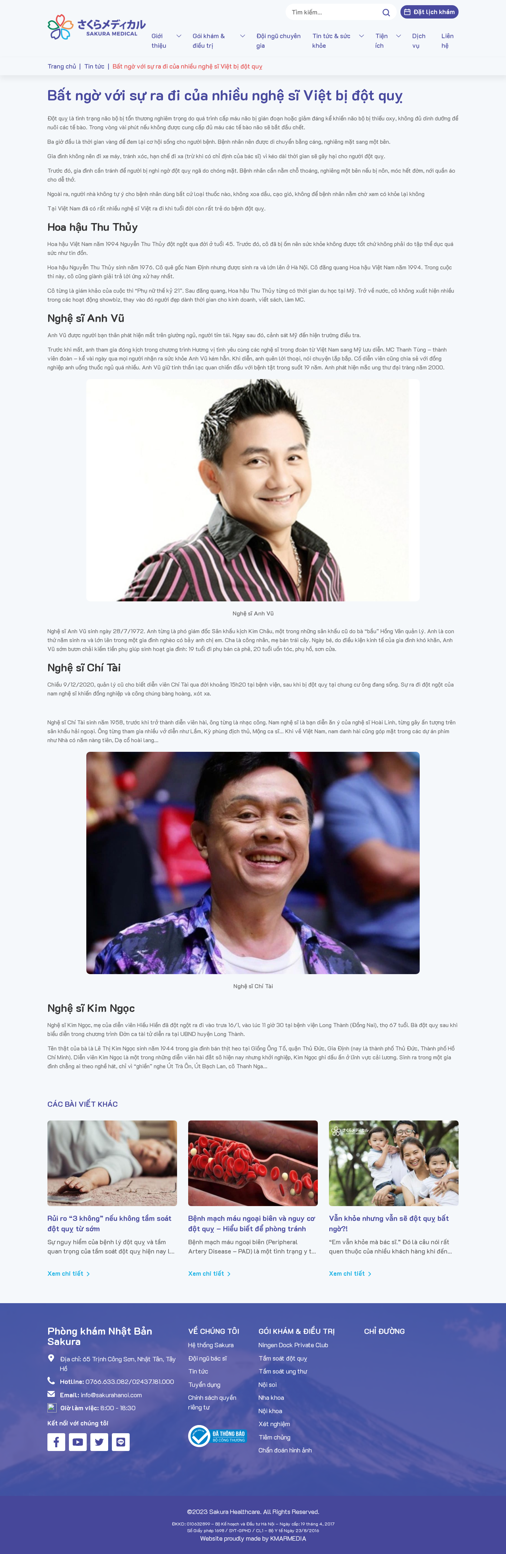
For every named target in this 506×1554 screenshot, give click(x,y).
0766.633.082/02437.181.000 (130, 1381)
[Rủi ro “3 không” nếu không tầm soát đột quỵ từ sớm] (112, 1163)
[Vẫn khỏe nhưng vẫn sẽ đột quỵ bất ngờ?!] (394, 1163)
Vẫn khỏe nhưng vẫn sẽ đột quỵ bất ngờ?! (389, 1223)
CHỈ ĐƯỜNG (384, 1331)
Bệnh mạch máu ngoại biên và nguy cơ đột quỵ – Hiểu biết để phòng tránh (251, 1223)
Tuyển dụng (204, 1384)
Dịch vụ (419, 40)
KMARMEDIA (288, 1538)
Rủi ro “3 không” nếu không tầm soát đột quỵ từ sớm (109, 1223)
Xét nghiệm (274, 1423)
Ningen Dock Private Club (293, 1345)
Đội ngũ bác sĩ (207, 1358)
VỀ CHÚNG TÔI (213, 1331)
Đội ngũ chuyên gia (278, 40)
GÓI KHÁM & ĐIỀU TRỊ (297, 1331)
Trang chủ (61, 66)
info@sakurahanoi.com (111, 1395)
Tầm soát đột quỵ (283, 1358)
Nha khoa (271, 1397)
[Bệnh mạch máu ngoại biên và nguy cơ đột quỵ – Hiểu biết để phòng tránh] (253, 1163)
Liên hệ (448, 40)
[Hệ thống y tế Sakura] (96, 26)
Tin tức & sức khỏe (331, 40)
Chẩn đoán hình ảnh (285, 1450)
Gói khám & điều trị (209, 40)
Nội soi (268, 1384)
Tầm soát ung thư (283, 1371)
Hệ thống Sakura (211, 1345)
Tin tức (94, 66)
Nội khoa (270, 1411)
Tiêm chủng (274, 1437)
